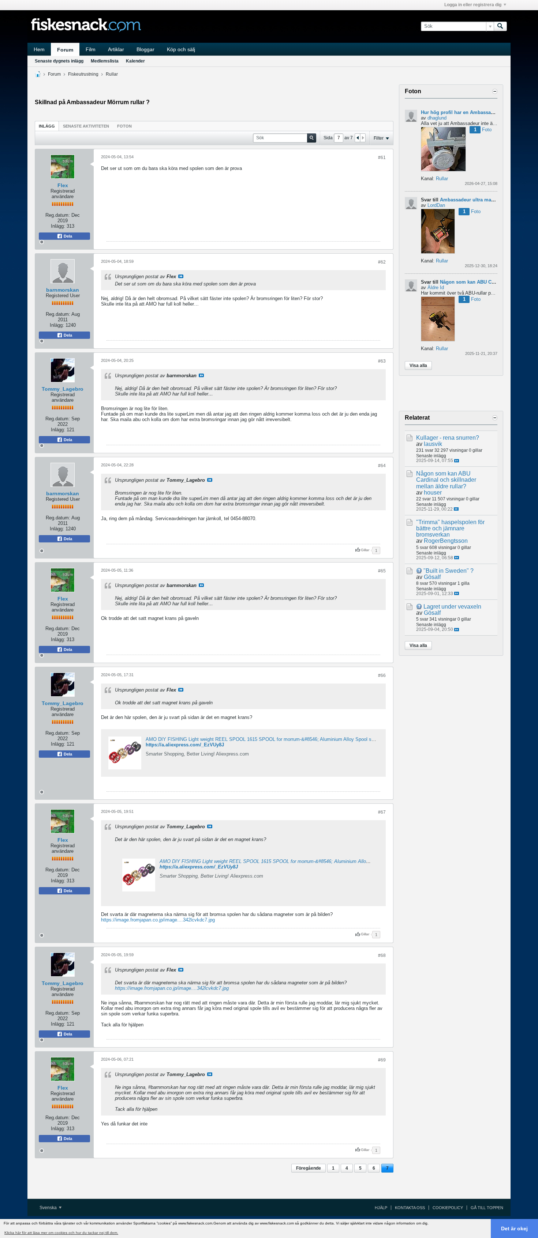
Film (91, 49)
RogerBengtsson (446, 541)
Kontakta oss (410, 1207)
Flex (62, 185)
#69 (382, 1060)
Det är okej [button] (514, 1228)
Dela (67, 236)
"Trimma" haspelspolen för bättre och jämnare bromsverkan (450, 528)
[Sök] (500, 26)
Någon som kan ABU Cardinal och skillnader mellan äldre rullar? (446, 479)
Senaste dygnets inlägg (59, 61)
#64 (382, 465)
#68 (382, 955)
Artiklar (116, 49)
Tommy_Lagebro (62, 389)
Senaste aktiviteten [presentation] (86, 126)
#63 (382, 361)
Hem (39, 49)
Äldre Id (435, 287)
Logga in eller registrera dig (472, 4)
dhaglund (437, 118)
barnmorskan (62, 290)
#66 (382, 675)
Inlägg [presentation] (47, 126)
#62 (382, 262)
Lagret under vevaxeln (452, 606)
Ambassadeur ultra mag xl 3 (472, 199)
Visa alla (418, 365)
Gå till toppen (487, 1207)
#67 (382, 812)
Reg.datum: (57, 215)
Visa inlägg (180, 276)
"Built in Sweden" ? (448, 571)
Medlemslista (105, 61)
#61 (382, 157)
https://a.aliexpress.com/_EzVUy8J (185, 744)
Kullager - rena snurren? (447, 438)
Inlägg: (58, 226)
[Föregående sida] (357, 138)
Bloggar (145, 49)
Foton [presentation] (124, 126)
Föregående (308, 1168)
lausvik (433, 444)
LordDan (436, 205)
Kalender (135, 61)
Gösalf (432, 577)
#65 (382, 570)
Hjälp (381, 1207)
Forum (65, 50)
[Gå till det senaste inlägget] (456, 460)
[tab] (47, 126)
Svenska (49, 1207)
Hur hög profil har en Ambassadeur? (462, 112)
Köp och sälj (181, 49)
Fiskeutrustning (83, 74)
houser (433, 492)
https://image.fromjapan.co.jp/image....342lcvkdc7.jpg (158, 920)
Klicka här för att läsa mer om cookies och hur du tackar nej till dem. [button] (61, 1233)
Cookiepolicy (448, 1207)
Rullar (112, 74)
